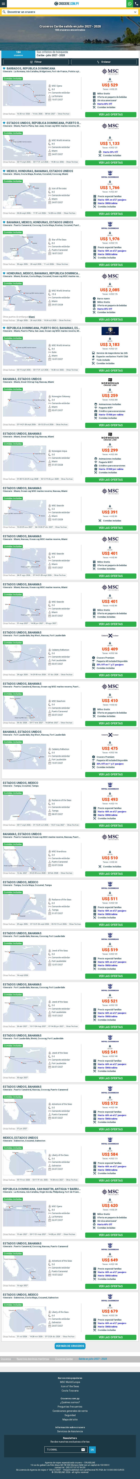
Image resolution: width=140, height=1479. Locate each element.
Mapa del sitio (70, 1419)
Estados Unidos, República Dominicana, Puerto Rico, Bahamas (44, 123)
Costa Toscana (70, 1390)
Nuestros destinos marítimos (33, 1358)
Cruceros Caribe (64, 1358)
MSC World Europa (70, 1382)
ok (92, 1449)
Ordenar (106, 61)
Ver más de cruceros (70, 1346)
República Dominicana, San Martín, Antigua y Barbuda (42, 1189)
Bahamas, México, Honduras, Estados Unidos (40, 222)
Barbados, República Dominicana (31, 68)
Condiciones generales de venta (70, 1411)
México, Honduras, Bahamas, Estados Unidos (40, 171)
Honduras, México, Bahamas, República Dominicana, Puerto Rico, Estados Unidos (44, 273)
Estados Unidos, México (20, 783)
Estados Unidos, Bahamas (22, 433)
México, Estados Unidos (20, 1137)
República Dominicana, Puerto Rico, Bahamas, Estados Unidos (44, 328)
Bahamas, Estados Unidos (22, 379)
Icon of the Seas (70, 1386)
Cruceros (6, 1358)
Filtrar (38, 61)
